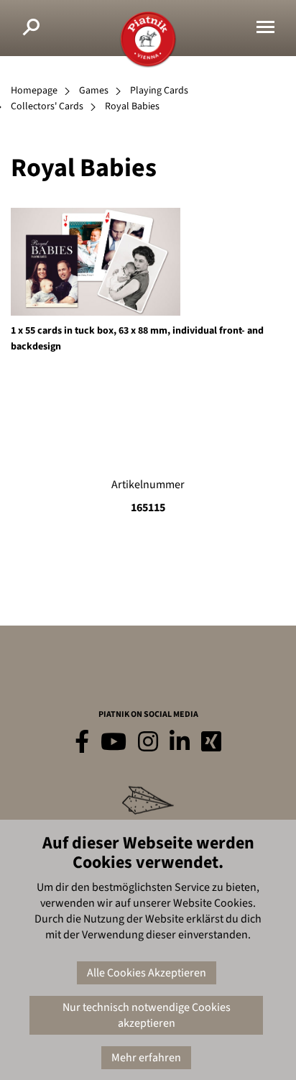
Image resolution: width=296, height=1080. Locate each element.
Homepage (34, 90)
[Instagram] (148, 742)
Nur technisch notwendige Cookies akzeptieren (147, 1015)
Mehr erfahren (146, 1058)
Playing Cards (159, 90)
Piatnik (148, 39)
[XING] (211, 742)
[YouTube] (113, 742)
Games (93, 90)
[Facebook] (82, 742)
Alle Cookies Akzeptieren (146, 973)
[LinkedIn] (179, 742)
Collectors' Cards (47, 106)
